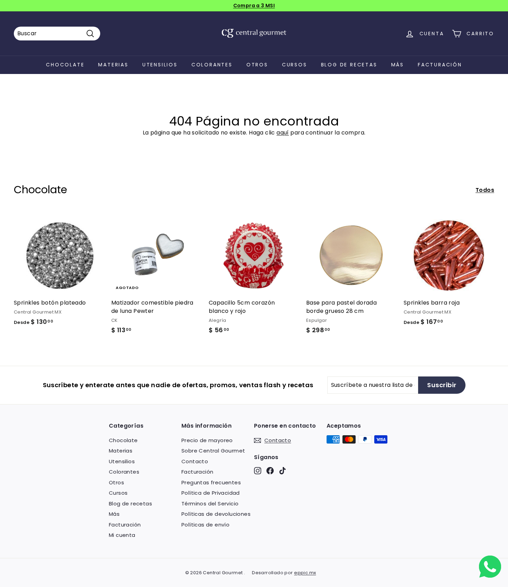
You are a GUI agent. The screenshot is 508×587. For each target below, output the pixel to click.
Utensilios (160, 64)
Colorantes (212, 64)
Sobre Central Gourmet (213, 450)
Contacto (194, 461)
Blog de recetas (349, 64)
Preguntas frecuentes (211, 482)
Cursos (294, 64)
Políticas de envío (205, 524)
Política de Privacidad (210, 492)
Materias (113, 64)
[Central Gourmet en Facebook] (270, 471)
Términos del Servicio (209, 503)
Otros (257, 64)
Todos (485, 190)
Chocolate (65, 64)
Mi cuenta (122, 535)
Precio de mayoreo (207, 440)
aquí (282, 133)
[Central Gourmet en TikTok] (282, 471)
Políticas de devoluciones (216, 514)
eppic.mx (305, 572)
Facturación (440, 64)
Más (397, 64)
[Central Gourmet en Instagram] (257, 471)
